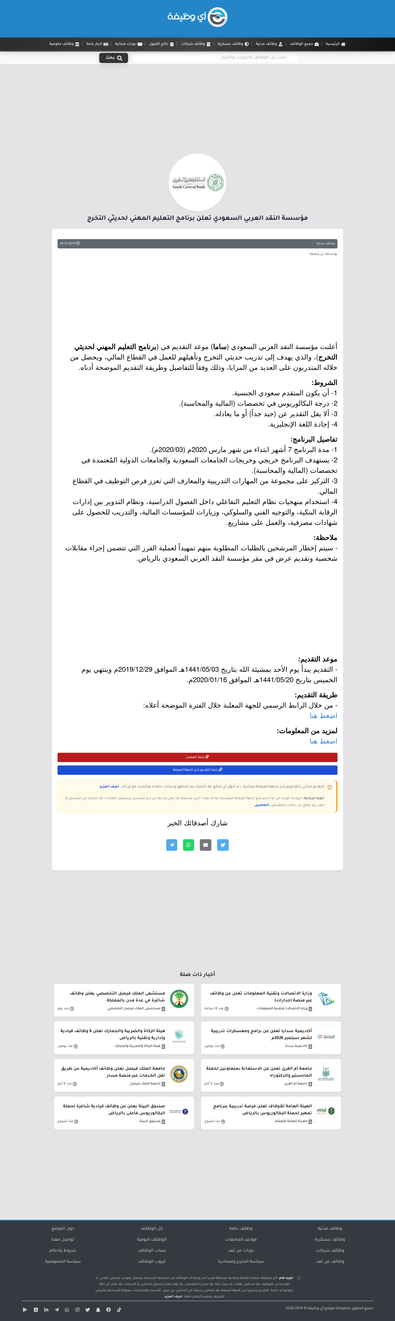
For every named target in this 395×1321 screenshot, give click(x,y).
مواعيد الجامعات (241, 1240)
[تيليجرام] (56, 1311)
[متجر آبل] (35, 1311)
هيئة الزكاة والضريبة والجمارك (137, 1046)
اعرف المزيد (109, 787)
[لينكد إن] (45, 1311)
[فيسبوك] (108, 1311)
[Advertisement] (197, 110)
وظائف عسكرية (330, 1240)
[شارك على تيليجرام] (171, 845)
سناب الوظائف (152, 1251)
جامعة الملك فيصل (145, 1084)
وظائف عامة (240, 1229)
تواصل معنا (62, 1240)
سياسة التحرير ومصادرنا (241, 1262)
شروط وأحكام (62, 1251)
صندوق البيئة (150, 1121)
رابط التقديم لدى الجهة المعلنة (196, 770)
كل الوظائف (152, 1229)
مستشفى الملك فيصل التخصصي (133, 1009)
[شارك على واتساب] (188, 845)
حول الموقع (62, 1229)
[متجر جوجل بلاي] (24, 1311)
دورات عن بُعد (241, 1251)
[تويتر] (87, 1311)
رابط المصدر (195, 757)
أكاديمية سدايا (296, 1046)
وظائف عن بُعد (330, 1262)
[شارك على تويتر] (223, 845)
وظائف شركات (330, 1251)
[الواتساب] (66, 1311)
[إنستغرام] (77, 1311)
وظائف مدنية (326, 244)
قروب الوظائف (152, 1262)
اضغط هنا (323, 715)
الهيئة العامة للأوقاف (290, 1121)
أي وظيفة (316, 1309)
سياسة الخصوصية (63, 1262)
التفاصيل (261, 805)
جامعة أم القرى (295, 1084)
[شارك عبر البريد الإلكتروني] (205, 845)
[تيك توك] (118, 1311)
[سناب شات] (97, 1311)
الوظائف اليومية (152, 1240)
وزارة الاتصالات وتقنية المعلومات (281, 1009)
